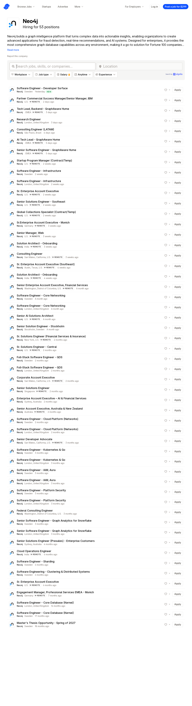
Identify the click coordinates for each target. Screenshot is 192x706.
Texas (35, 267)
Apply (177, 89)
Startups (46, 6)
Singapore (29, 391)
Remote (36, 102)
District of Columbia (46, 288)
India (26, 246)
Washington (30, 288)
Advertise (63, 6)
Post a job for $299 (175, 6)
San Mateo (29, 257)
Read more (13, 49)
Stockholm (29, 329)
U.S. (26, 101)
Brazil (38, 132)
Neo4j (20, 91)
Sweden (28, 91)
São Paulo (29, 132)
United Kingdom (41, 122)
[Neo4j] (12, 90)
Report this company (17, 56)
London (28, 122)
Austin (27, 267)
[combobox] (141, 66)
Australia (37, 401)
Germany (28, 226)
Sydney (28, 401)
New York (29, 340)
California (41, 257)
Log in (154, 6)
